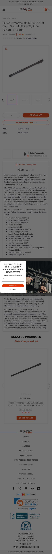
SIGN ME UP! (13, 285)
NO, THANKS (13, 289)
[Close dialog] (50, 262)
